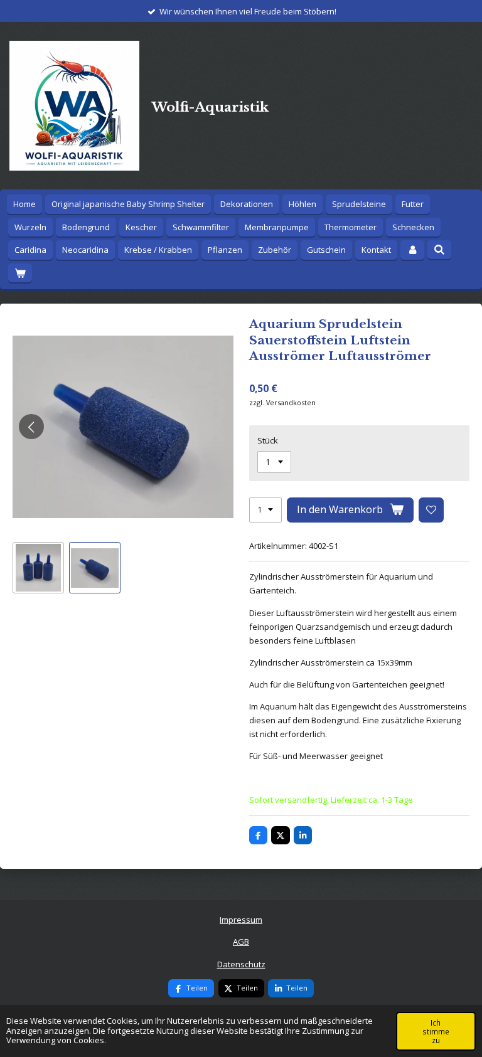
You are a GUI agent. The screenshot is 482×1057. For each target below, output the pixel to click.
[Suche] (439, 249)
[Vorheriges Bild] (31, 426)
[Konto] (412, 250)
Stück (267, 440)
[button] (38, 567)
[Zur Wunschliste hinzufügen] (431, 510)
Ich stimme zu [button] (435, 1031)
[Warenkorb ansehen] (20, 273)
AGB (241, 941)
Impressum (241, 919)
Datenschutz (241, 964)
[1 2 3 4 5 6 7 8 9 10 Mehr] (265, 510)
